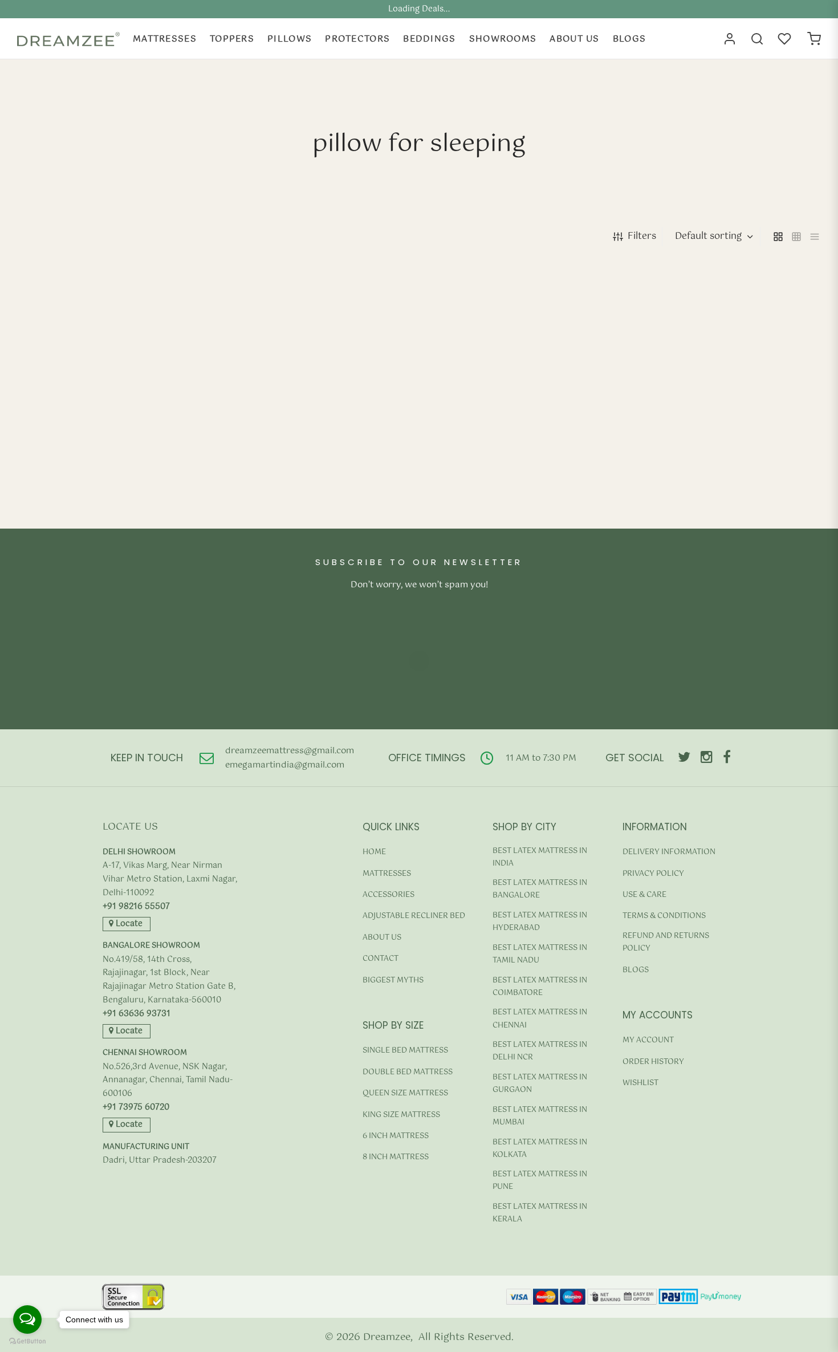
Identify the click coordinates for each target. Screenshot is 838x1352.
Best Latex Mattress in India (540, 857)
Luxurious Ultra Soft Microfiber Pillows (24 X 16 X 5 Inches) (109, 498)
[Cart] (814, 39)
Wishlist (640, 1083)
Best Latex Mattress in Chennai (540, 1018)
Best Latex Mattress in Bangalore (540, 889)
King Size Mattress (401, 1115)
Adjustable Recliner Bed (414, 916)
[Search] (757, 39)
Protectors (357, 39)
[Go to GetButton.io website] (27, 1341)
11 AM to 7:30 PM (541, 758)
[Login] (730, 39)
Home (374, 852)
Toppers (232, 39)
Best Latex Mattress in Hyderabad (540, 922)
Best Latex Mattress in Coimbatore (540, 987)
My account (648, 1040)
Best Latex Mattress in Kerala (540, 1213)
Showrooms (503, 39)
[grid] (778, 236)
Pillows (289, 39)
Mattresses (165, 39)
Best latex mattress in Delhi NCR (540, 1051)
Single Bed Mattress (405, 1051)
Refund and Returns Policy (666, 942)
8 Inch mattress (396, 1157)
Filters (642, 236)
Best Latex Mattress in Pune (540, 1180)
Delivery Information (669, 852)
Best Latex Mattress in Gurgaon (540, 1083)
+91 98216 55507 (136, 906)
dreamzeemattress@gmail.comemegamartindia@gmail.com (289, 758)
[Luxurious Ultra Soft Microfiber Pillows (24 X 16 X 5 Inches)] (111, 383)
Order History (653, 1062)
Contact (380, 959)
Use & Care (644, 895)
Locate (128, 924)
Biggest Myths (393, 980)
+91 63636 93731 (136, 1014)
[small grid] (796, 236)
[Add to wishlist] (200, 528)
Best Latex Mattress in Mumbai (540, 1116)
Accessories (388, 895)
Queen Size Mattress (405, 1093)
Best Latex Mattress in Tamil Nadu (540, 954)
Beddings (429, 39)
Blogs (629, 39)
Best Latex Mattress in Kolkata (540, 1148)
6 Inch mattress (396, 1136)
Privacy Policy (653, 874)
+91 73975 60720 (136, 1107)
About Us (574, 39)
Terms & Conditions (664, 916)
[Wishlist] (786, 39)
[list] (814, 236)
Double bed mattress (408, 1072)
